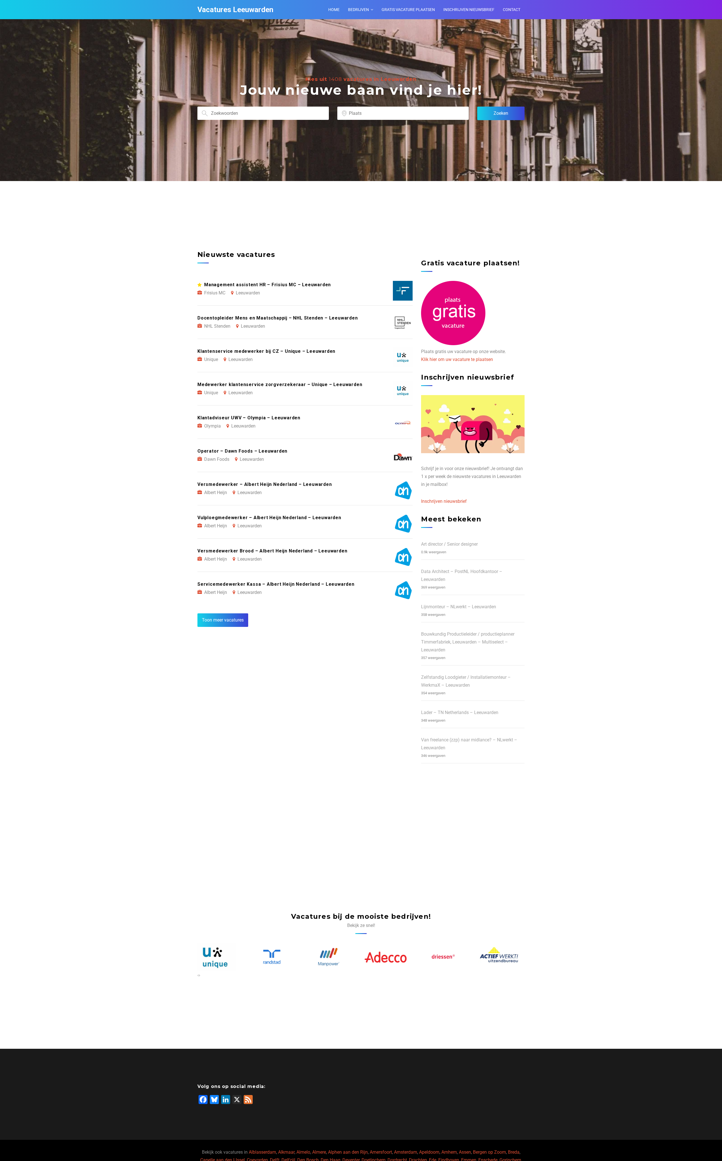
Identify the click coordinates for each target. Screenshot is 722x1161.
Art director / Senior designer (449, 544)
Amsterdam (405, 1152)
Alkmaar (286, 1152)
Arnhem (449, 1152)
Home (334, 9)
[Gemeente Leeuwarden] (503, 957)
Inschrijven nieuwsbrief (468, 9)
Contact (511, 9)
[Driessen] (389, 957)
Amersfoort (381, 1152)
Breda (514, 1152)
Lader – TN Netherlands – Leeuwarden (459, 712)
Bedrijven (358, 9)
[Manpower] (275, 957)
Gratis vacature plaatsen (408, 9)
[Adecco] (332, 957)
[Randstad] (218, 957)
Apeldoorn (429, 1152)
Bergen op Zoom (489, 1152)
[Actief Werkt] (446, 957)
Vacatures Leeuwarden (235, 10)
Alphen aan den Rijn (348, 1152)
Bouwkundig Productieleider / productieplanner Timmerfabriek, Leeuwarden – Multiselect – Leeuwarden (467, 642)
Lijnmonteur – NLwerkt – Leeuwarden (458, 606)
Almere (319, 1152)
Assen (465, 1152)
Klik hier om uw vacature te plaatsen (457, 359)
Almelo (303, 1152)
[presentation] (198, 975)
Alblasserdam (262, 1152)
